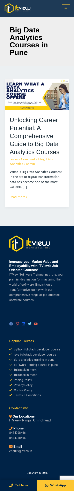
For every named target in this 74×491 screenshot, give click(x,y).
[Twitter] (29, 324)
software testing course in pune (36, 365)
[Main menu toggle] (66, 8)
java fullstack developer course (35, 354)
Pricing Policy (23, 380)
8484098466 (17, 433)
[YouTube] (36, 324)
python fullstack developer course (37, 349)
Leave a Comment (22, 159)
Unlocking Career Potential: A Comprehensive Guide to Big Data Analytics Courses (34, 136)
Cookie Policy (23, 390)
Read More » (19, 197)
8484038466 (17, 438)
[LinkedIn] (23, 324)
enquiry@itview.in (20, 451)
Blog (41, 159)
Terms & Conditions (27, 395)
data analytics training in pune (34, 360)
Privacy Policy (23, 385)
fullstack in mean (25, 375)
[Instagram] (17, 324)
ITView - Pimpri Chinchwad (30, 420)
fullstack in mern (25, 370)
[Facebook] (11, 324)
